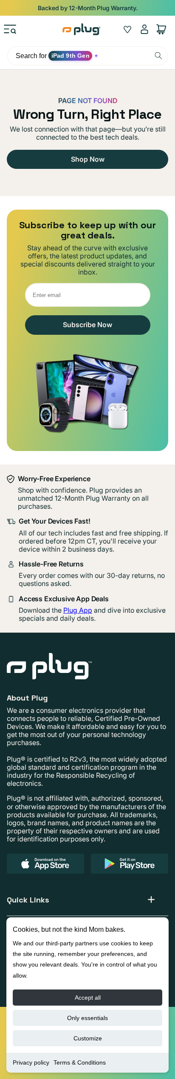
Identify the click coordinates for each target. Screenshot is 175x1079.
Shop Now (87, 159)
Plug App (77, 610)
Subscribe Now (87, 324)
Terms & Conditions (80, 1062)
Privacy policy (31, 1062)
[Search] (158, 55)
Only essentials (87, 1018)
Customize (87, 1038)
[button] (10, 29)
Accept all (88, 997)
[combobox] (87, 55)
